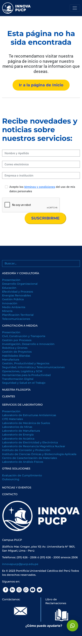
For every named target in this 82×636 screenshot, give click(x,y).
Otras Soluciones (16, 468)
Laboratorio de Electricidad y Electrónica (30, 442)
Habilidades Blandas (16, 355)
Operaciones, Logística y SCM (22, 371)
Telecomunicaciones (16, 318)
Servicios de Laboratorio (22, 404)
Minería (7, 311)
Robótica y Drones (14, 347)
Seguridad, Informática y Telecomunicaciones (33, 367)
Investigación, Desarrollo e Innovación (28, 344)
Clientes (8, 396)
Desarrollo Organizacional (20, 283)
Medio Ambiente (13, 307)
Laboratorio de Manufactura (21, 430)
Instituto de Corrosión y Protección (26, 450)
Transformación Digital (17, 378)
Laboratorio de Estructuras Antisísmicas (29, 415)
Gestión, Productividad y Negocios (25, 363)
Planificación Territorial (18, 314)
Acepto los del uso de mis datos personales (42, 189)
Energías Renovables (16, 295)
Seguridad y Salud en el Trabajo (23, 382)
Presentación (11, 279)
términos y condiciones (39, 187)
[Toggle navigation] (75, 8)
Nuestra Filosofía (16, 389)
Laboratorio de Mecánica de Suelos (26, 423)
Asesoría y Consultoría (20, 273)
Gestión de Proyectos (17, 351)
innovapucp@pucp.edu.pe (20, 564)
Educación (9, 287)
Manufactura (10, 359)
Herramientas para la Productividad (26, 375)
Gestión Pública (13, 299)
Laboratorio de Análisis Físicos (22, 461)
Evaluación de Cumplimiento (22, 475)
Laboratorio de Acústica (18, 438)
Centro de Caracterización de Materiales (29, 457)
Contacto (10, 494)
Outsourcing (10, 479)
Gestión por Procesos (16, 340)
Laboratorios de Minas (17, 426)
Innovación (9, 303)
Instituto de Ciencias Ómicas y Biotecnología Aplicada (39, 454)
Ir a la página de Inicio (41, 85)
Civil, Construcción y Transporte (23, 336)
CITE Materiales (12, 419)
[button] (72, 625)
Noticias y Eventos (16, 487)
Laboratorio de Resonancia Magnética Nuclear (33, 446)
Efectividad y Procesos (17, 291)
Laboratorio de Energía (18, 434)
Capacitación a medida (20, 325)
